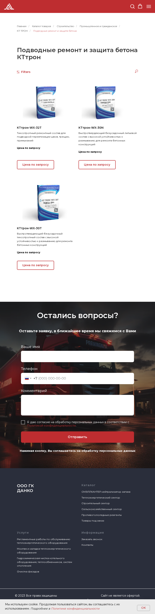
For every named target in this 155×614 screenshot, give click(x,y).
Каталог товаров (41, 26)
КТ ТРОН (22, 30)
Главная (21, 26)
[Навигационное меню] (149, 6)
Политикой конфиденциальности (51, 557)
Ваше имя (30, 478)
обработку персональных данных (108, 582)
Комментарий (34, 522)
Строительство (65, 26)
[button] (132, 6)
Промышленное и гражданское (98, 26)
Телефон (29, 500)
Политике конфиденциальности (75, 608)
